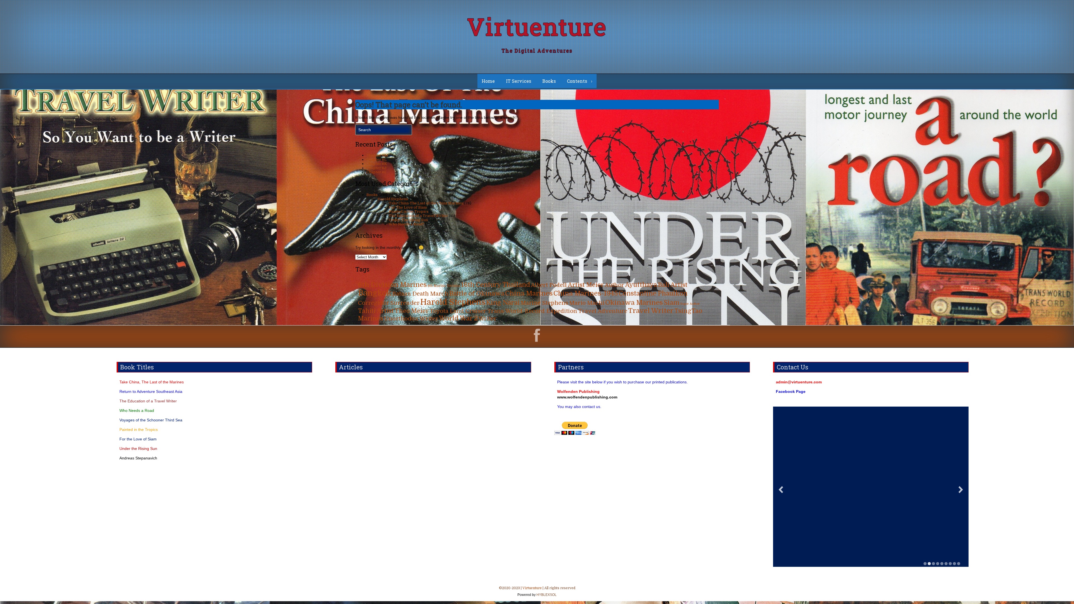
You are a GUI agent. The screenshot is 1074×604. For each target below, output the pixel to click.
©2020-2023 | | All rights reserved (537, 591)
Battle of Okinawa (476, 293)
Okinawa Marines (634, 302)
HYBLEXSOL (546, 595)
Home (488, 81)
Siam (671, 302)
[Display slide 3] (933, 563)
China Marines (529, 293)
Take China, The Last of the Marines (151, 382)
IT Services (518, 81)
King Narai (503, 302)
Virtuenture (537, 26)
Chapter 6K (376, 164)
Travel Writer (650, 311)
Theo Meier (412, 311)
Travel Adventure (602, 311)
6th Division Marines (392, 285)
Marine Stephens (544, 303)
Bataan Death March (420, 294)
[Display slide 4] (937, 563)
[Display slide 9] (958, 563)
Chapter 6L (376, 159)
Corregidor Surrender (389, 303)
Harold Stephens (393, 199)
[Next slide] (960, 489)
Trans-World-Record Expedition (532, 311)
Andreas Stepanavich (138, 458)
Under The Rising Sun (408, 220)
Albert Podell (549, 285)
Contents (577, 81)
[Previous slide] (780, 489)
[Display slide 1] (925, 563)
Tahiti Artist (376, 311)
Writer (488, 318)
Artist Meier (586, 285)
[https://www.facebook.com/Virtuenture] (537, 335)
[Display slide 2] (929, 563)
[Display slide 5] (941, 563)
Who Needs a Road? (406, 224)
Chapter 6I (376, 172)
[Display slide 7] (950, 563)
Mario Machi (586, 303)
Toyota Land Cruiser (458, 311)
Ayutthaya (641, 284)
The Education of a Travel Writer (418, 216)
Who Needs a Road (136, 410)
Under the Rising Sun (138, 448)
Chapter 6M (377, 155)
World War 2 (458, 318)
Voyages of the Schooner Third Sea (150, 420)
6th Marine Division (444, 286)
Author (614, 285)
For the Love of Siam (138, 439)
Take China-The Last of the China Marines (426, 203)
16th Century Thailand (495, 284)
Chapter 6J (376, 168)
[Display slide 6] (946, 563)
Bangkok (375, 293)
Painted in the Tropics (408, 211)
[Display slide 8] (954, 563)
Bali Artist (672, 285)
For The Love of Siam (408, 207)
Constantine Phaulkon (653, 293)
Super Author (690, 304)
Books (549, 81)
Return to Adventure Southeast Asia (150, 391)
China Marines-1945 (586, 293)
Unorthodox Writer (411, 318)
